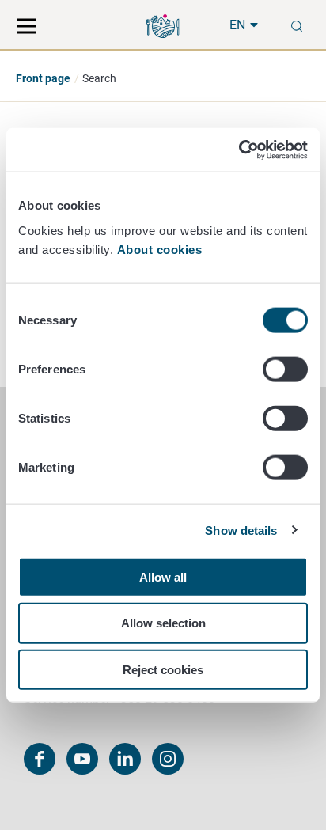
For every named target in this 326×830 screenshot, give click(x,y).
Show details (241, 530)
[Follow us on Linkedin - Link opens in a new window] (125, 759)
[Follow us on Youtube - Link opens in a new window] (82, 759)
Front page (43, 78)
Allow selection (163, 623)
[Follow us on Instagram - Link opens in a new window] (168, 759)
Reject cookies (163, 670)
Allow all (163, 576)
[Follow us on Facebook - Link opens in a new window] (39, 759)
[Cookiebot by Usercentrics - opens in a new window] (238, 149)
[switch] (285, 368)
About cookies (161, 249)
